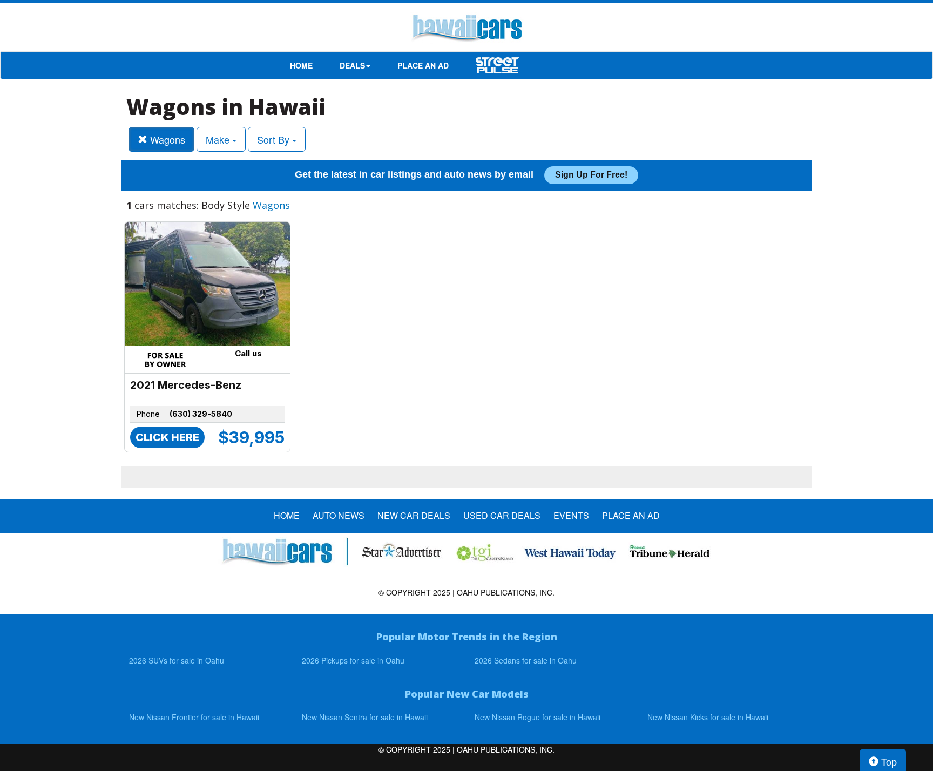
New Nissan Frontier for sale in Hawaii (194, 717)
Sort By (274, 139)
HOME (301, 65)
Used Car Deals (501, 516)
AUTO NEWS (338, 516)
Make (219, 139)
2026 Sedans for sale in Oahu (526, 660)
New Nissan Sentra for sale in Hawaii (365, 717)
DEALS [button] (352, 65)
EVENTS (571, 516)
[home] (466, 29)
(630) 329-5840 (201, 413)
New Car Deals (413, 516)
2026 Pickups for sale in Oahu (353, 660)
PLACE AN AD (423, 65)
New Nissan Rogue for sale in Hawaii (537, 717)
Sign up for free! (591, 174)
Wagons (166, 139)
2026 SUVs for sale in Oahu (176, 660)
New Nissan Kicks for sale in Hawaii (707, 717)
